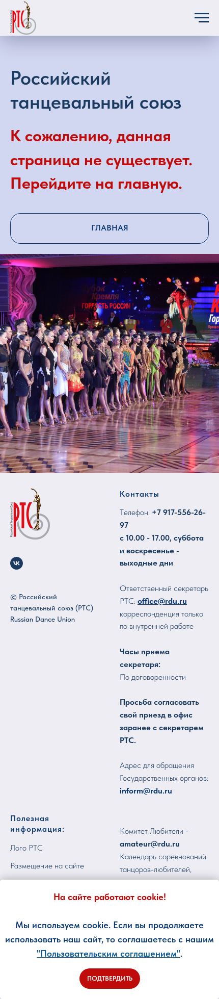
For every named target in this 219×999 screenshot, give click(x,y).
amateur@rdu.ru (150, 844)
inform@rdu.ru (146, 791)
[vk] (16, 563)
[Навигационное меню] (202, 18)
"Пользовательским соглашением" (108, 953)
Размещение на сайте (47, 865)
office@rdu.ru (162, 601)
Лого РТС (26, 848)
